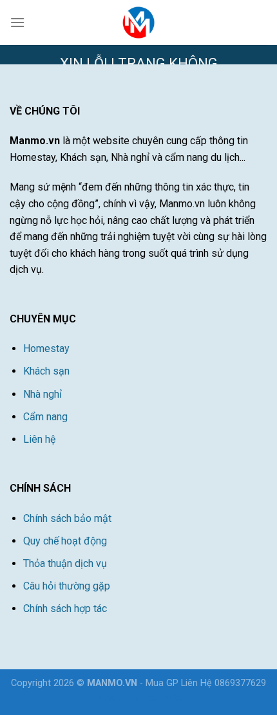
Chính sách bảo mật (67, 518)
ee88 (172, 697)
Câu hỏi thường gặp (66, 586)
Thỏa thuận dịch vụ (65, 563)
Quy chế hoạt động (65, 541)
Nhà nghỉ (42, 394)
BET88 (147, 697)
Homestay (46, 348)
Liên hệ (39, 439)
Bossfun (112, 697)
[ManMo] (138, 22)
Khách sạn (46, 371)
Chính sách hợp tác (65, 608)
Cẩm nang (45, 417)
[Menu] (17, 22)
